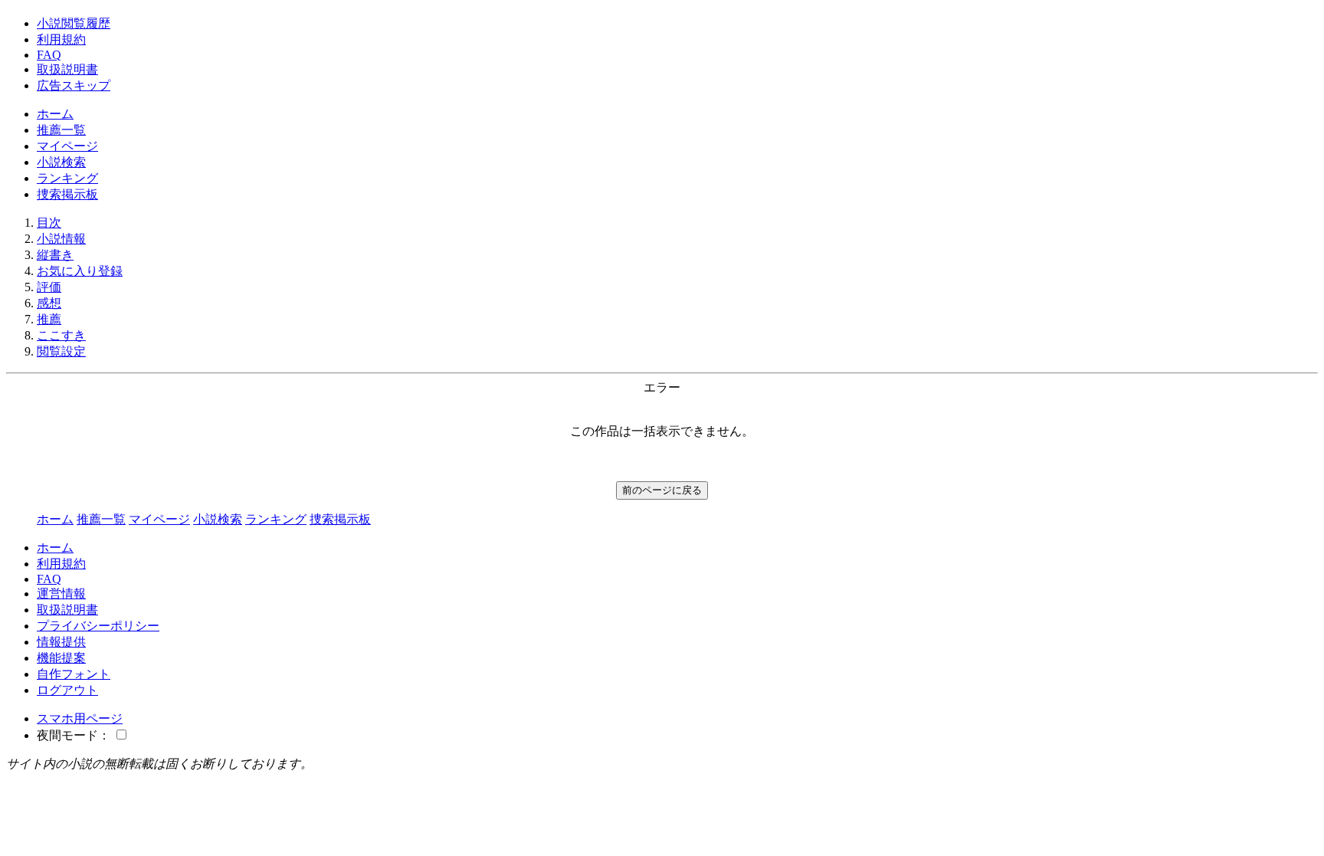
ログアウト (67, 690)
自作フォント (73, 674)
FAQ (49, 54)
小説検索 (61, 162)
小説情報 (61, 238)
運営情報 (61, 593)
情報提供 (61, 641)
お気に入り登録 (80, 270)
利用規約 (61, 39)
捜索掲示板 (67, 194)
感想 (49, 303)
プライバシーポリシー (98, 625)
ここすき (61, 335)
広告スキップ (73, 85)
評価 (49, 287)
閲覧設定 (61, 351)
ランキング (67, 178)
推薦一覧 (61, 129)
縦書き (55, 254)
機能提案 (61, 657)
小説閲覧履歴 (73, 23)
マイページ (67, 146)
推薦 (49, 319)
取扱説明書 (67, 69)
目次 (49, 222)
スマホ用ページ (80, 718)
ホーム (55, 113)
